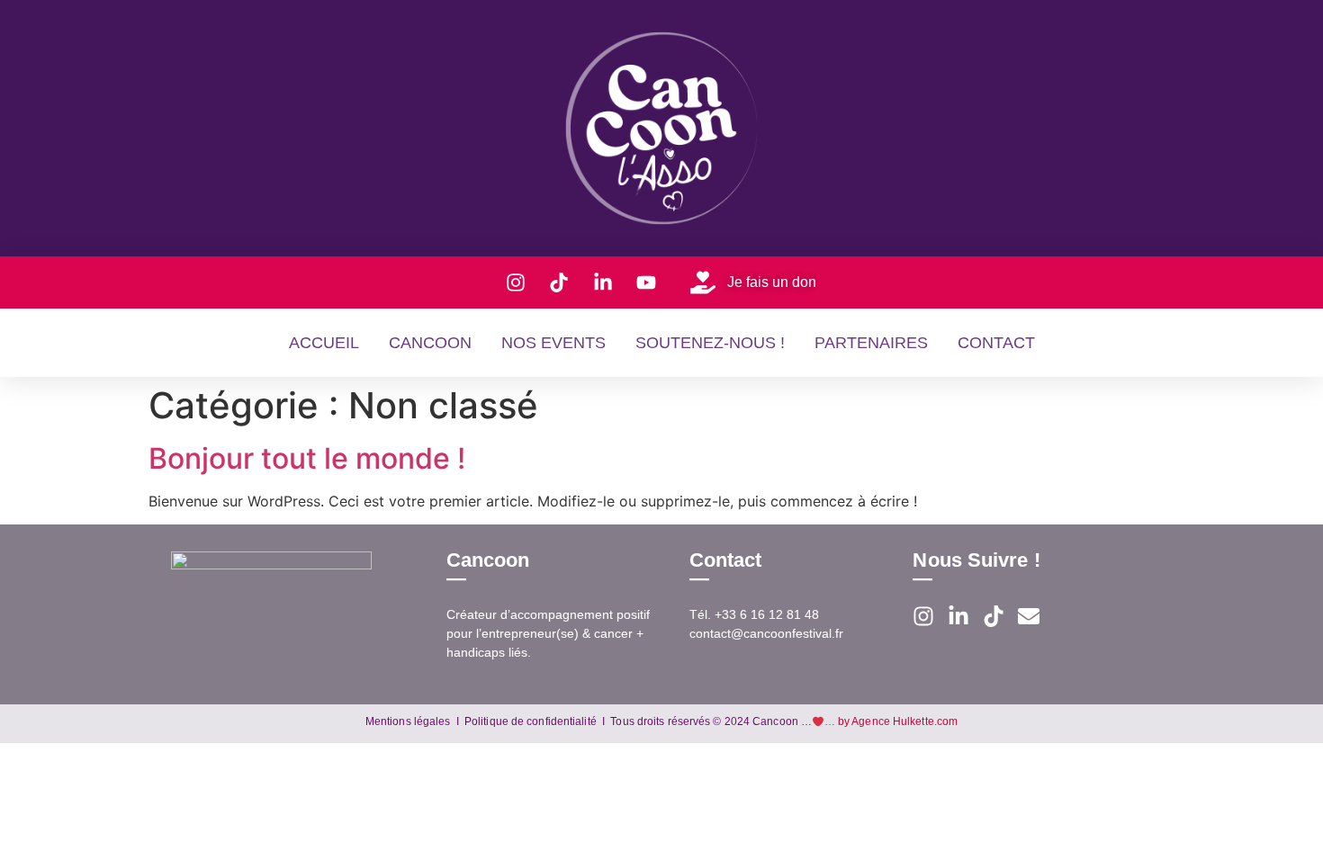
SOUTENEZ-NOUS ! (710, 343)
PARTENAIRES (871, 343)
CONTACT (996, 343)
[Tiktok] (993, 616)
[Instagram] (923, 616)
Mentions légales (408, 721)
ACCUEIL (324, 343)
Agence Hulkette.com (904, 721)
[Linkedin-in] (958, 616)
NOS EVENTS (553, 343)
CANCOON (430, 343)
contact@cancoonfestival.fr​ (766, 633)
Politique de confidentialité (530, 721)
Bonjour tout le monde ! (306, 458)
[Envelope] (1029, 616)
